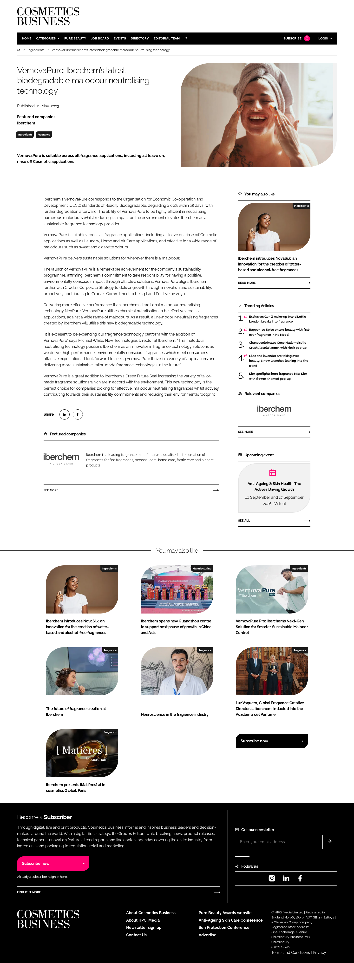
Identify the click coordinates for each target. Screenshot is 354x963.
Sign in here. (58, 877)
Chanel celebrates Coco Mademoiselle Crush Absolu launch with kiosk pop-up (278, 345)
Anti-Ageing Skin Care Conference (231, 920)
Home (26, 38)
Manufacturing (202, 568)
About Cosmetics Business (151, 913)
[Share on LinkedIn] (64, 414)
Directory (140, 38)
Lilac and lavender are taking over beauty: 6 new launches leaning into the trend (278, 361)
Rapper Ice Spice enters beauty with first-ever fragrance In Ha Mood (279, 332)
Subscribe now (254, 741)
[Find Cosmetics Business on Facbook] (300, 880)
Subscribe (293, 38)
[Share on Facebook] (78, 414)
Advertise (207, 935)
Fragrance (44, 134)
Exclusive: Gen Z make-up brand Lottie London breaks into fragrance (277, 319)
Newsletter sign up (143, 927)
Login (323, 38)
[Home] (19, 50)
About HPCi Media (143, 920)
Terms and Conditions (290, 952)
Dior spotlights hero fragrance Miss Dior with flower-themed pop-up (278, 376)
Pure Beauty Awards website (225, 913)
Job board (100, 38)
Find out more (29, 892)
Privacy (319, 952)
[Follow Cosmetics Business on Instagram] (272, 880)
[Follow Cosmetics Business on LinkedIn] (286, 880)
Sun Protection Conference (224, 927)
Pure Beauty (75, 38)
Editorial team (167, 38)
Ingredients (25, 134)
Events (120, 38)
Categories (46, 38)
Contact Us (136, 935)
